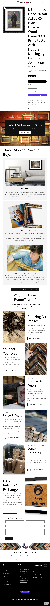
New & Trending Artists (25, 569)
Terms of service (38, 601)
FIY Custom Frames (25, 132)
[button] (2, 2)
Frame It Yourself (24, 580)
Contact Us (5, 570)
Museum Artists (23, 571)
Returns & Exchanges (7, 579)
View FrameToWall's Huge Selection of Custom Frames (25, 289)
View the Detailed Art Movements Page (36, 470)
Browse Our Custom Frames (11, 370)
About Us (5, 567)
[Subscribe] (34, 559)
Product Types (23, 582)
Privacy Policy (5, 581)
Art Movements (23, 575)
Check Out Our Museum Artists (35, 404)
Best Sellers (22, 573)
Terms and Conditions (7, 584)
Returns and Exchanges (10, 512)
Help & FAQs (5, 576)
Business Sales (6, 573)
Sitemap (4, 587)
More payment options (37, 97)
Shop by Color (23, 578)
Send (9, 538)
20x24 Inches (32, 76)
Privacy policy (32, 601)
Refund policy (26, 601)
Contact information (43, 603)
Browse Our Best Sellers (34, 338)
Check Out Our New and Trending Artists (12, 438)
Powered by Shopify (20, 601)
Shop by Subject (24, 576)
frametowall (15, 601)
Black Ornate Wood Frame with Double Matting (37, 81)
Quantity (29, 84)
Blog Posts (22, 568)
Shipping (29, 68)
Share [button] (30, 108)
